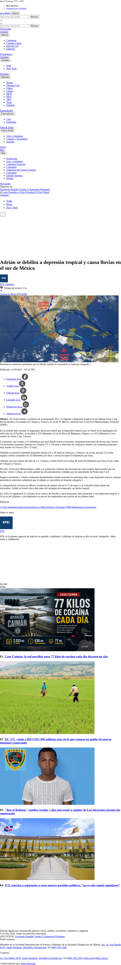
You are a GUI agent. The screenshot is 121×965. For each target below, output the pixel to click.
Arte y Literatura (14, 136)
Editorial (10, 49)
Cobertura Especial (15, 164)
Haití (8, 65)
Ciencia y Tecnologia (16, 139)
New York (11, 68)
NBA (9, 96)
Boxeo (9, 82)
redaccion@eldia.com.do (95, 958)
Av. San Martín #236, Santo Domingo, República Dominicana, (31, 958)
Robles (9, 178)
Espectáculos (6, 110)
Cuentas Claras (13, 43)
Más (2, 150)
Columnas (11, 40)
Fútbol (9, 88)
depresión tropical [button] (23, 507)
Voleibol (10, 105)
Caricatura (11, 172)
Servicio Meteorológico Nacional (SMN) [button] (52, 507)
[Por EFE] (4, 281)
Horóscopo (11, 158)
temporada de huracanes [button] (84, 507)
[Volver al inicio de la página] (3, 214)
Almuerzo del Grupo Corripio (21, 170)
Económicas (6, 54)
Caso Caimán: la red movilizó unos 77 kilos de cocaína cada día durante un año (56, 656)
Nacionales (5, 29)
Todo (9, 201)
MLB (9, 94)
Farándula (11, 122)
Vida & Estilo (7, 127)
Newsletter (5, 183)
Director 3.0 (12, 46)
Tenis (9, 102)
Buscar (34, 16)
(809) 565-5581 (59, 947)
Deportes (4, 74)
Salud (3, 147)
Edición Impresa (14, 175)
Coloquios (11, 167)
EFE (2, 284)
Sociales (10, 141)
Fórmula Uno (13, 85)
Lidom (9, 91)
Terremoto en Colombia (16, 8)
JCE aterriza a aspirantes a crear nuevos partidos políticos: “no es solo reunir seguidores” (62, 885)
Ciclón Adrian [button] (7, 507)
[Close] (1, 23)
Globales (4, 57)
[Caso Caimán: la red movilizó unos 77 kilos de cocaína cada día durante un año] (60, 620)
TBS (8, 99)
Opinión (4, 31)
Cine (8, 119)
